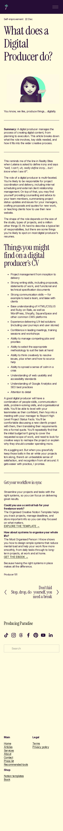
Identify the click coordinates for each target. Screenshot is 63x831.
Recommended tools (16, 764)
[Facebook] (28, 635)
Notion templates (14, 776)
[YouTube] (43, 635)
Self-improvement (13, 19)
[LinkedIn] (50, 635)
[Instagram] (13, 635)
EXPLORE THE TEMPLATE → (22, 526)
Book (7, 779)
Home (7, 743)
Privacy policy (40, 747)
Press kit (9, 761)
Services (9, 750)
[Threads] (21, 635)
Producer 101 (10, 574)
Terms (36, 743)
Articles (8, 747)
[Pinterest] (35, 635)
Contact (8, 757)
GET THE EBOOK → (16, 557)
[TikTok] (6, 635)
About (7, 754)
